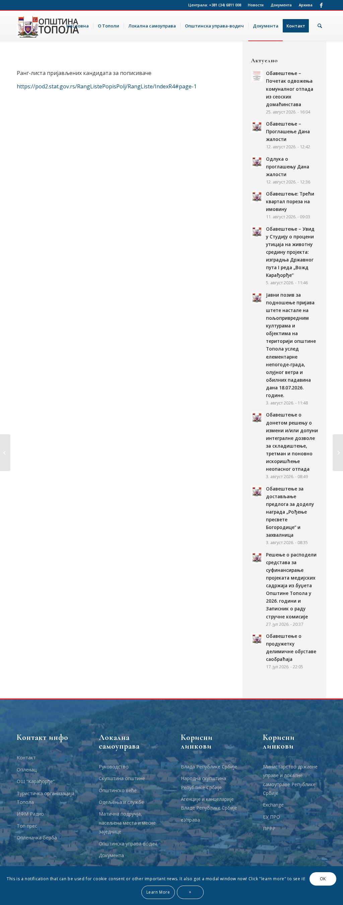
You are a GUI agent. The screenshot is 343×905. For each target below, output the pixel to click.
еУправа (190, 820)
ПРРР (269, 828)
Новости (256, 4)
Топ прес (27, 826)
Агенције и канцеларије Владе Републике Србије (209, 803)
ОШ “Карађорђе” (36, 781)
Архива (306, 4)
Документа (281, 4)
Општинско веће (118, 790)
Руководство (114, 766)
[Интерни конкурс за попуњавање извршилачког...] (5, 452)
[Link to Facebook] (321, 5)
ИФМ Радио (30, 814)
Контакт (26, 757)
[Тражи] (319, 26)
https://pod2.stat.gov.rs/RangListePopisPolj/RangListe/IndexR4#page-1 (107, 86)
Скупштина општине (122, 778)
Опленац (27, 769)
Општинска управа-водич (128, 843)
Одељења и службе (121, 802)
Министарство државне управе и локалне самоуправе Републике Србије (290, 779)
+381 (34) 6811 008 (225, 4)
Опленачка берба (37, 837)
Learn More (158, 892)
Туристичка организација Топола (45, 797)
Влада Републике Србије (209, 766)
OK (323, 879)
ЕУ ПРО (271, 817)
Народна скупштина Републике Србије (203, 782)
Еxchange (273, 805)
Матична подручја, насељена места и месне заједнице (127, 823)
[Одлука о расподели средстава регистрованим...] (338, 452)
